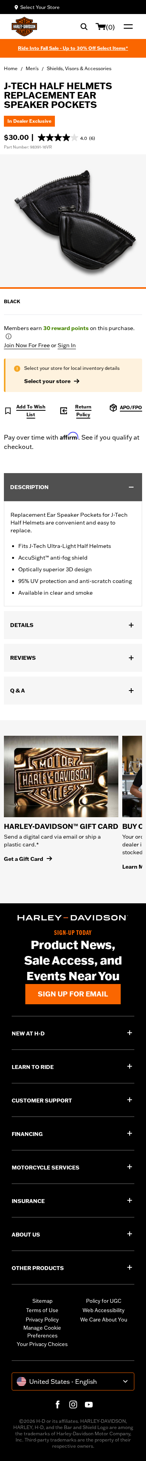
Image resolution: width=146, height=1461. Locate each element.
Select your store (47, 381)
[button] (66, 137)
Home (11, 68)
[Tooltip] (8, 336)
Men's (32, 68)
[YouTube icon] (88, 1404)
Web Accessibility (104, 1310)
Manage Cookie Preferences (42, 1332)
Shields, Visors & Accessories (79, 68)
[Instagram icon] (73, 1404)
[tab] (73, 288)
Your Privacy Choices (42, 1344)
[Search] (84, 26)
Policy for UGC (103, 1301)
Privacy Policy (42, 1319)
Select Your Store (40, 7)
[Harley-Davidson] (73, 917)
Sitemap (42, 1301)
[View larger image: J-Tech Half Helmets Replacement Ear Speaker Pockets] (73, 220)
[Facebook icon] (57, 1404)
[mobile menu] (126, 26)
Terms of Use (42, 1310)
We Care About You (103, 1319)
